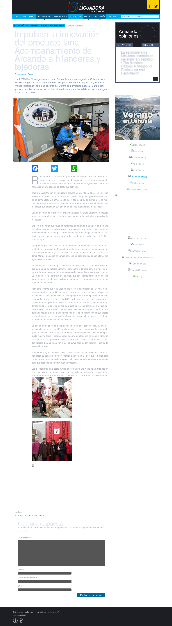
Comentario (24, 537)
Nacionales (29, 16)
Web (20, 586)
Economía (100, 16)
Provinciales (60, 16)
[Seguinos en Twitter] (156, 4)
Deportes (113, 16)
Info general (44, 16)
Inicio (17, 16)
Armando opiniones (129, 33)
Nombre (22, 569)
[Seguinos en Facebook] (150, 4)
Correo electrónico (28, 577)
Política (88, 16)
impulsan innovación (34, 515)
